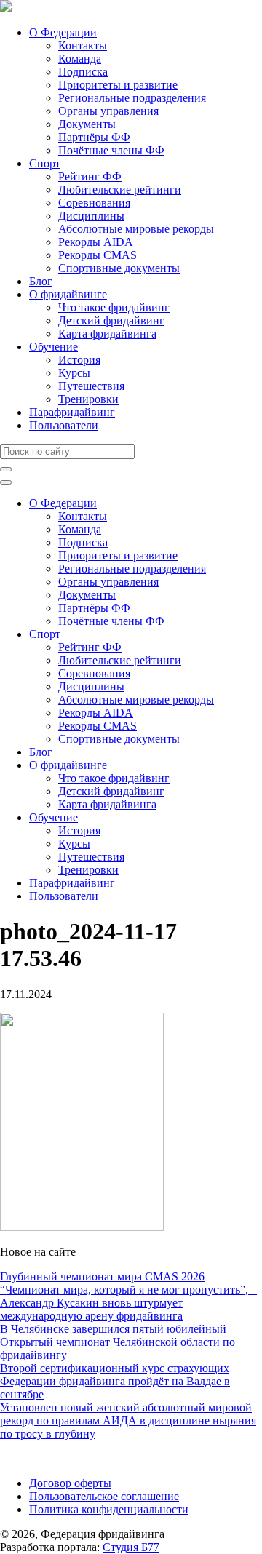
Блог (40, 281)
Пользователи (63, 425)
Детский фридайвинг (111, 320)
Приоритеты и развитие (118, 85)
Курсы (74, 373)
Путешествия (91, 386)
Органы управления (108, 111)
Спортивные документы (119, 268)
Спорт (44, 163)
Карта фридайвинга (107, 333)
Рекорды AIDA (95, 242)
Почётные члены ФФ (111, 150)
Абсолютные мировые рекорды (136, 229)
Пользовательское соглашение (104, 1496)
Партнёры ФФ (94, 137)
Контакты (82, 45)
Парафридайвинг (72, 412)
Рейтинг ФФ (90, 176)
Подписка (83, 71)
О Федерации (63, 32)
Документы (87, 124)
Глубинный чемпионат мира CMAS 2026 (102, 1276)
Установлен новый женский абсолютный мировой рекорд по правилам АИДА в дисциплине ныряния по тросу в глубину (128, 1420)
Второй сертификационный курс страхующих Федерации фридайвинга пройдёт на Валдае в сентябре (115, 1381)
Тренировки (88, 399)
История (79, 360)
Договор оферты (70, 1483)
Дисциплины (91, 216)
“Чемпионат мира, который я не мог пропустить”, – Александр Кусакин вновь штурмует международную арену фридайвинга (128, 1302)
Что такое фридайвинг (114, 307)
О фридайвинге (68, 294)
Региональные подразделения (132, 98)
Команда (79, 58)
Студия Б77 (131, 1547)
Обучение (53, 346)
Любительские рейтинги (119, 189)
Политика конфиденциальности (108, 1509)
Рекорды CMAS (97, 255)
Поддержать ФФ (41, 1458)
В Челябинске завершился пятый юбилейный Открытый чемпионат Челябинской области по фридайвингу (117, 1342)
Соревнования (94, 202)
